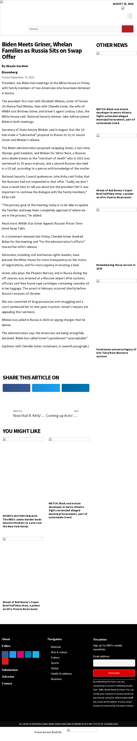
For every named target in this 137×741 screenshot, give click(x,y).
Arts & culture (59, 652)
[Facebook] (5, 654)
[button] (130, 16)
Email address (101, 656)
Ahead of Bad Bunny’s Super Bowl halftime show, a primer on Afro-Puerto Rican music (21, 605)
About (6, 639)
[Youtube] (5, 661)
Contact (7, 683)
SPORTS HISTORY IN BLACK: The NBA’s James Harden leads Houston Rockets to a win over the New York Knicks (22, 521)
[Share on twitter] (46, 388)
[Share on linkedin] (75, 388)
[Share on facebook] (16, 388)
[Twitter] (12, 654)
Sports (55, 663)
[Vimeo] (35, 654)
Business (56, 679)
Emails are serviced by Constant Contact (113, 706)
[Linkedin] (28, 654)
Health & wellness (61, 673)
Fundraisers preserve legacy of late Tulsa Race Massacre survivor (116, 353)
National (56, 647)
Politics (55, 657)
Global (54, 668)
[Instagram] (20, 654)
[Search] (127, 28)
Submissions (10, 670)
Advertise (8, 676)
